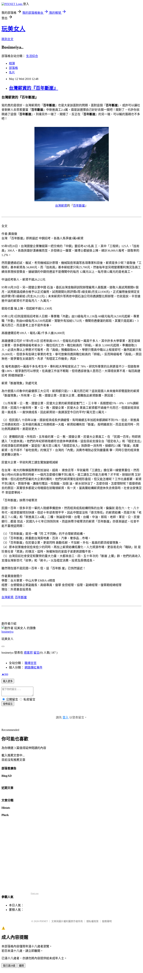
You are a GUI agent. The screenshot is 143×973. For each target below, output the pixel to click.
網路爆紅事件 (33, 667)
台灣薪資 (61, 205)
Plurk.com (35, 893)
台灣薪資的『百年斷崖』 (33, 88)
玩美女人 (13, 28)
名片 (12, 72)
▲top (4, 674)
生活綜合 (32, 56)
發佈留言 (8, 703)
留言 (36, 652)
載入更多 (8, 681)
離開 (21, 965)
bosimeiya (7, 631)
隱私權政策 (92, 921)
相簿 (12, 63)
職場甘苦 (30, 663)
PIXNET (43, 921)
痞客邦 (28, 652)
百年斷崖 (79, 205)
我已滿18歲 (9, 965)
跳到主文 (7, 39)
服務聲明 (107, 921)
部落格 (13, 67)
